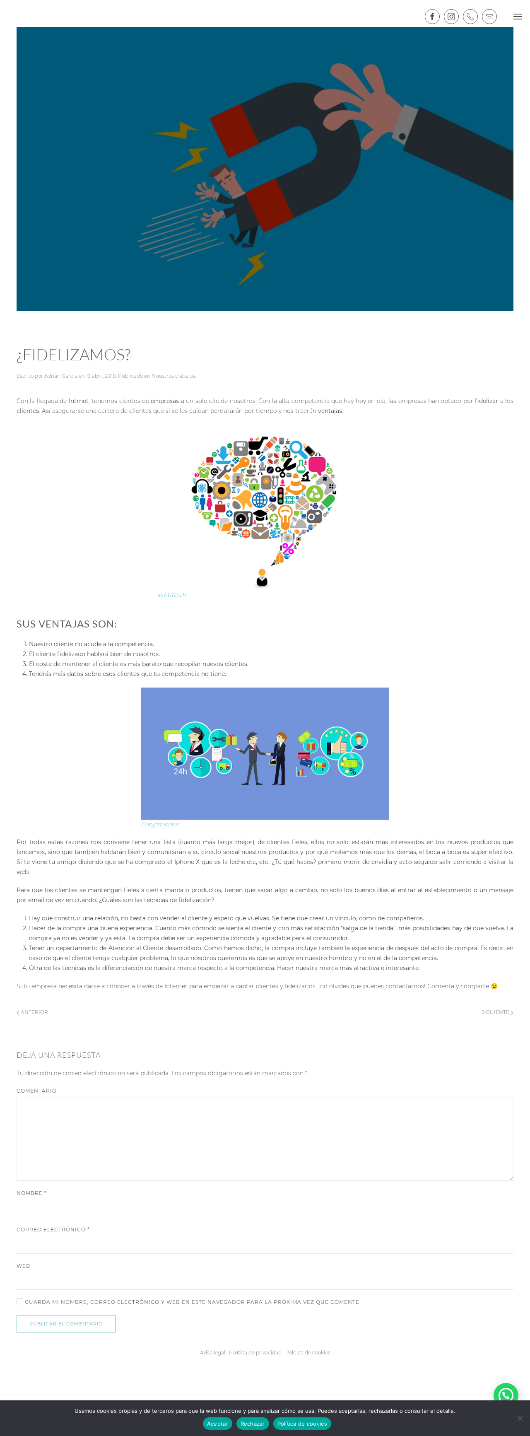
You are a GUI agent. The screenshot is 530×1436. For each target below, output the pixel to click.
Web (23, 1266)
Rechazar (253, 1423)
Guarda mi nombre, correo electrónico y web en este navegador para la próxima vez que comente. (192, 1302)
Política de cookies (307, 1352)
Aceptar (217, 1423)
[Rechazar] (520, 1418)
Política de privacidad (255, 1352)
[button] (506, 1395)
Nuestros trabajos (173, 376)
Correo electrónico (53, 1229)
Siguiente (496, 1012)
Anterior (33, 1012)
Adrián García (60, 376)
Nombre (32, 1193)
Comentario (37, 1091)
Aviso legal (212, 1352)
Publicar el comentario (66, 1324)
